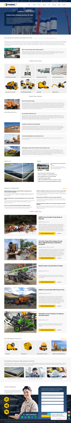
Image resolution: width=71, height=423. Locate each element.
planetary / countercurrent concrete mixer (16, 42)
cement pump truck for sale (8, 43)
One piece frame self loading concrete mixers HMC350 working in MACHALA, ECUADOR (50, 242)
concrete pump (8, 20)
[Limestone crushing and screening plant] (12, 127)
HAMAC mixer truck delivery (15, 19)
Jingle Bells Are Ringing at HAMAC (44, 178)
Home (29, 4)
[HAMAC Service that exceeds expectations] (57, 372)
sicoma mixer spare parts (28, 42)
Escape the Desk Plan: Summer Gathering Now (46, 173)
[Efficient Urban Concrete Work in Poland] (20, 274)
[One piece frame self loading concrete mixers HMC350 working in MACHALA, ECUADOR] (20, 250)
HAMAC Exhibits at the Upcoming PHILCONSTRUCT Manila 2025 (49, 181)
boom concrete (63, 42)
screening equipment (47, 43)
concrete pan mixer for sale (45, 42)
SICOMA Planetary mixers (36, 42)
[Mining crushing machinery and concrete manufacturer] (10, 4)
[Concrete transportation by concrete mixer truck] (12, 139)
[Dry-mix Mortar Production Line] (12, 116)
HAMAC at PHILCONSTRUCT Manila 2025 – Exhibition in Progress (49, 179)
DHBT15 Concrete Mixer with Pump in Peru (51, 289)
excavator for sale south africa (56, 42)
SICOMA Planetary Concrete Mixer (17, 20)
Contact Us (64, 4)
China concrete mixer (54, 43)
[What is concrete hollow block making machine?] (12, 53)
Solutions (39, 4)
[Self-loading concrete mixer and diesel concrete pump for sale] (12, 151)
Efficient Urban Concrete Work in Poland (51, 266)
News (49, 4)
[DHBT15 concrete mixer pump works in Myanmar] (20, 225)
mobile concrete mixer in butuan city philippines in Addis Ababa (33, 43)
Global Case (54, 4)
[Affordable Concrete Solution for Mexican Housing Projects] (20, 322)
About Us (44, 4)
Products (34, 4)
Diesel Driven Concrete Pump (25, 19)
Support (59, 4)
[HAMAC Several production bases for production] (14, 372)
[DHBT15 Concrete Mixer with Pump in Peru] (20, 298)
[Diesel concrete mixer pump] (12, 104)
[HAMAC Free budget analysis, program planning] (35, 372)
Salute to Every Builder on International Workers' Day (47, 174)
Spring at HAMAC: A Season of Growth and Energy (47, 176)
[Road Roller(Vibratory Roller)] (27, 84)
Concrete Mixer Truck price (18, 43)
